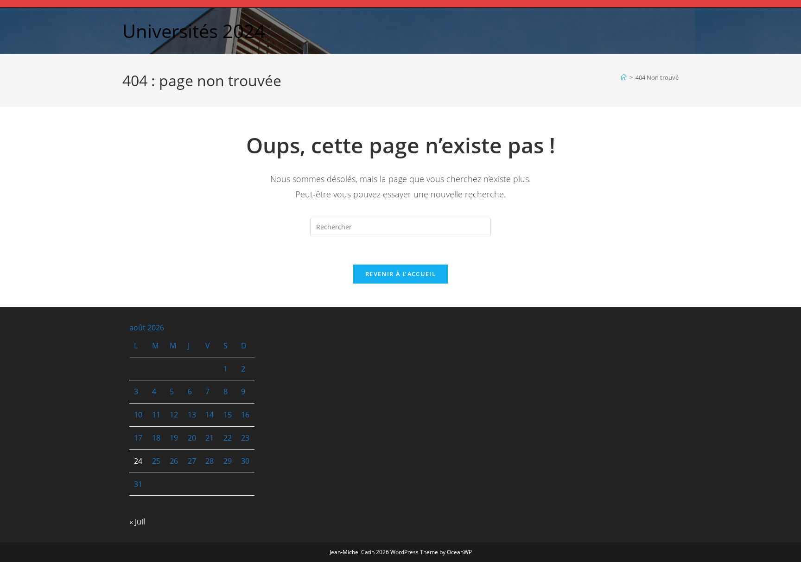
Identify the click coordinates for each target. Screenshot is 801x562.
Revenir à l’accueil (400, 274)
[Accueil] (624, 77)
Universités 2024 (193, 31)
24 (138, 461)
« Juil (137, 522)
